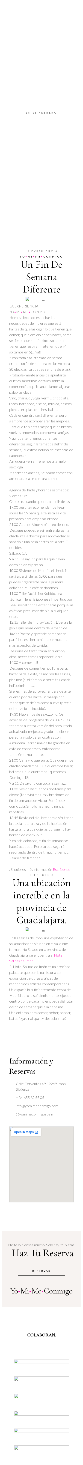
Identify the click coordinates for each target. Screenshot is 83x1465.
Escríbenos (61, 869)
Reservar (41, 1271)
